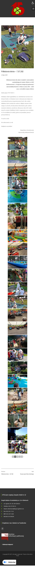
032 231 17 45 (10, 511)
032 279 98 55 (12, 506)
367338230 (11, 516)
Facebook (2, 528)
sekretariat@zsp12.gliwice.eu (15, 509)
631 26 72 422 (10, 514)
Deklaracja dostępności (7, 544)
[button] (33, 3)
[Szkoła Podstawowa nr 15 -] (17, 9)
